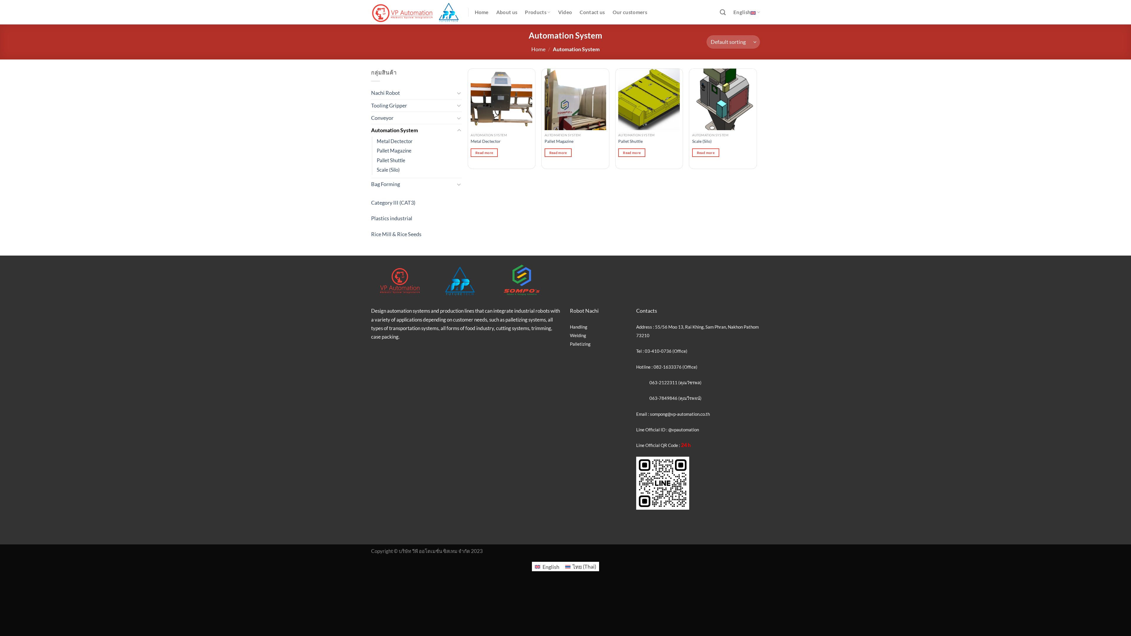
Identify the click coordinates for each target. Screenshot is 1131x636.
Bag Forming (385, 184)
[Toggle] (459, 93)
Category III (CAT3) (393, 202)
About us (506, 12)
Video (565, 12)
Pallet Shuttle (391, 160)
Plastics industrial (391, 218)
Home (482, 12)
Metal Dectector (395, 141)
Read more (484, 153)
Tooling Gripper (389, 105)
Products (535, 12)
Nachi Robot (385, 93)
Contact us (592, 12)
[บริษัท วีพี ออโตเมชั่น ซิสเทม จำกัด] (415, 12)
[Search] (723, 12)
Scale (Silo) (388, 170)
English (741, 12)
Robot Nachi (584, 310)
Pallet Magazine (394, 151)
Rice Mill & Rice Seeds (396, 234)
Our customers (630, 12)
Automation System (394, 130)
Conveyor (382, 118)
